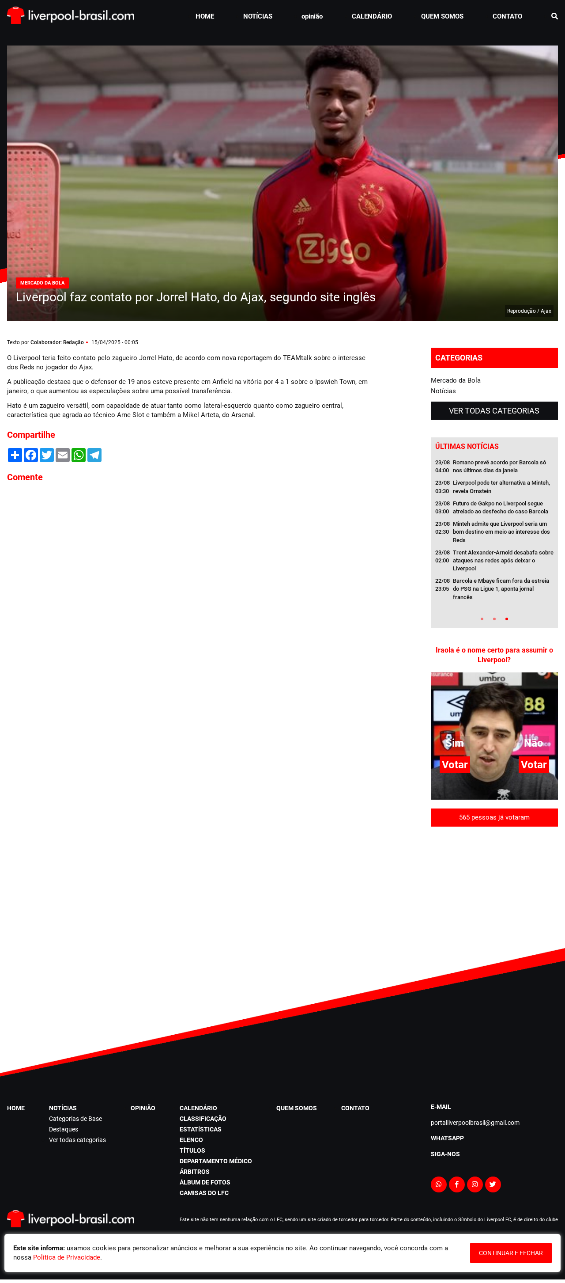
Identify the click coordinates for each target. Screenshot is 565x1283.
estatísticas (201, 1129)
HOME (205, 16)
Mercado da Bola (456, 380)
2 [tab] (494, 619)
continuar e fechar (511, 1252)
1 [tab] (482, 619)
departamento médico (216, 1161)
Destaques (63, 1129)
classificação (203, 1118)
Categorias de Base (75, 1118)
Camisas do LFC (204, 1192)
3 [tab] (507, 619)
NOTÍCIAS (257, 16)
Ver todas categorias (494, 410)
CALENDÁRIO (372, 16)
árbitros (195, 1171)
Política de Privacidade (66, 1257)
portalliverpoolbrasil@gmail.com (475, 1122)
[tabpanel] (494, 533)
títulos (192, 1150)
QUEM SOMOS (442, 16)
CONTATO (507, 16)
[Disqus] (188, 608)
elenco (191, 1139)
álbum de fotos (205, 1182)
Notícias (443, 391)
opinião (312, 16)
